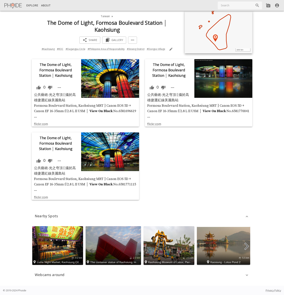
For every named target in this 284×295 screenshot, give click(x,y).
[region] (218, 32)
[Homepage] (13, 5)
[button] (142, 216)
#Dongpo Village (156, 49)
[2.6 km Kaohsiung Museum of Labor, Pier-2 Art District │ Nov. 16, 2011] (170, 245)
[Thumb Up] (38, 87)
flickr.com (41, 124)
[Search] (257, 5)
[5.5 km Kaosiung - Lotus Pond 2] (224, 245)
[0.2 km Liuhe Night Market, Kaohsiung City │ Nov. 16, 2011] (58, 245)
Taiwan (105, 16)
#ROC (60, 49)
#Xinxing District (136, 49)
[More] (132, 40)
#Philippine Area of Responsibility (106, 49)
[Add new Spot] (268, 5)
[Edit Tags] (171, 49)
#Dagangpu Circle (75, 49)
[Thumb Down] (50, 87)
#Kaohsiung (48, 49)
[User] (277, 5)
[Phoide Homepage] (13, 5)
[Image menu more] (59, 87)
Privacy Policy (273, 290)
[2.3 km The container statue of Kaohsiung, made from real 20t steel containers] (114, 245)
